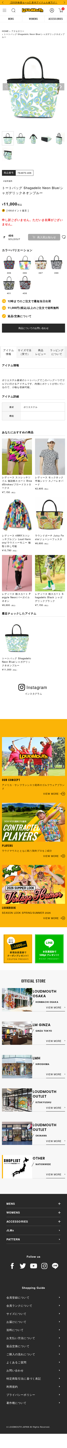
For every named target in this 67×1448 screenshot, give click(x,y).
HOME (5, 31)
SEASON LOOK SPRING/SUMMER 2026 (30, 913)
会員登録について (17, 1297)
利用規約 (12, 1386)
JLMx (10, 1230)
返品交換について (17, 1346)
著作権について (16, 1403)
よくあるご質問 (16, 1362)
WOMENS (33, 19)
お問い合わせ (15, 1370)
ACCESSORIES (56, 19)
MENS (11, 19)
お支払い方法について (20, 1338)
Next (60, 86)
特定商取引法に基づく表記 (23, 1378)
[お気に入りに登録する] (63, 237)
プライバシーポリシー (20, 1394)
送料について (15, 1330)
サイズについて (16, 1313)
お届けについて (16, 1322)
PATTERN (13, 1239)
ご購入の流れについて (20, 1354)
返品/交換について (19, 316)
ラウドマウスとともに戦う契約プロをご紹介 (30, 850)
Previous (6, 86)
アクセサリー (17, 31)
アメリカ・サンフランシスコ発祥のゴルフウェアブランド (33, 786)
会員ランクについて (19, 1305)
